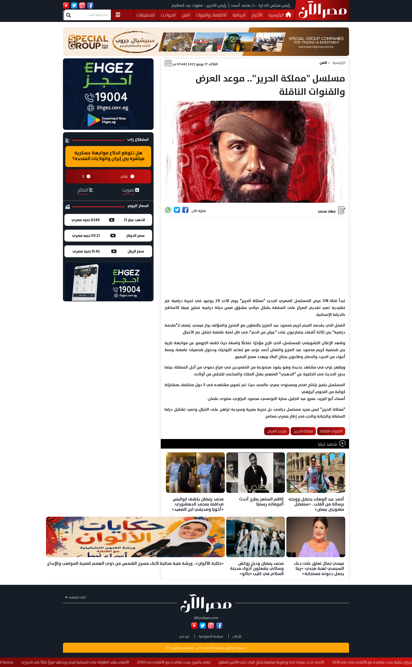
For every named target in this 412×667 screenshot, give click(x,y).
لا (83, 176)
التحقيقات (145, 15)
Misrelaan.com (206, 617)
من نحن (184, 636)
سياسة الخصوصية (211, 636)
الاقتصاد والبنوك (211, 15)
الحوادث (168, 15)
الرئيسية (338, 62)
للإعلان (236, 636)
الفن (186, 15)
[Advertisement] (255, 258)
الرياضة (239, 15)
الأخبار (257, 15)
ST (168, 647)
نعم (124, 176)
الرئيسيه (276, 15)
